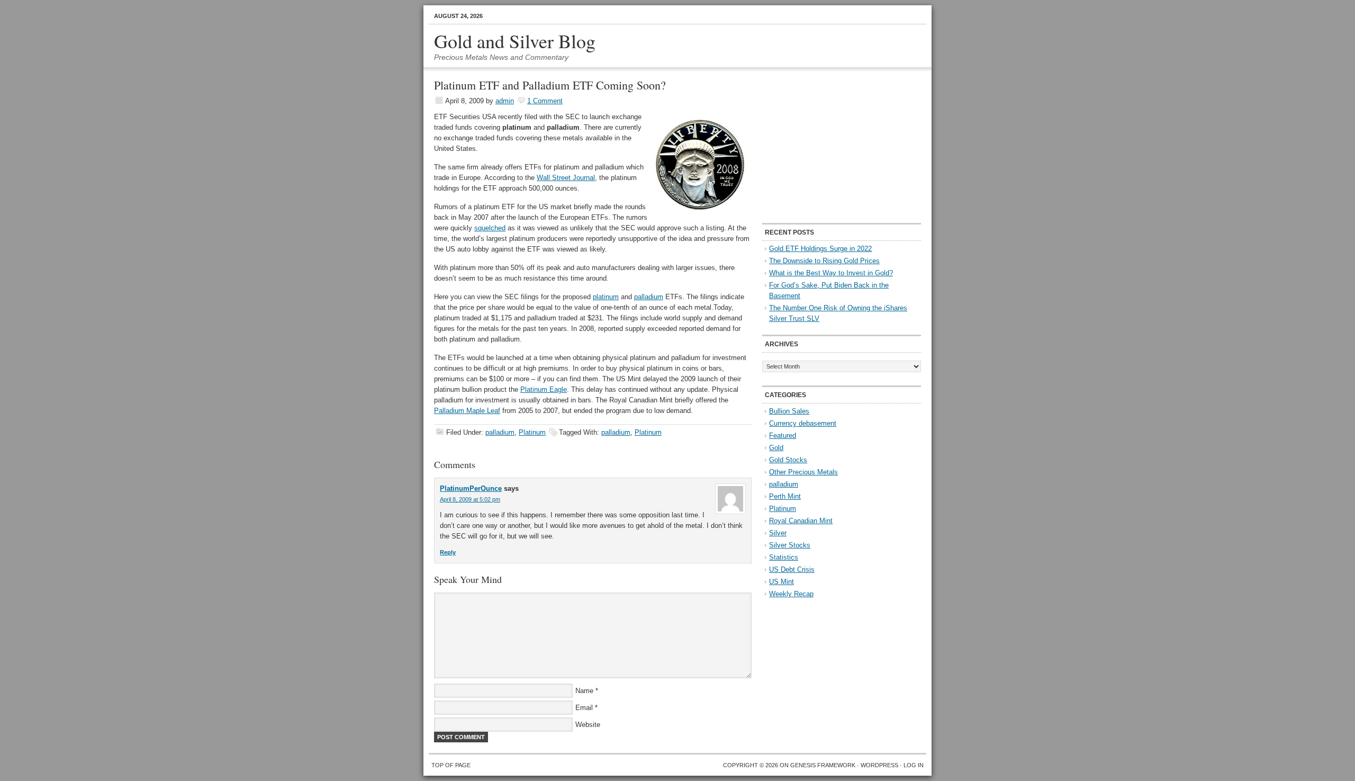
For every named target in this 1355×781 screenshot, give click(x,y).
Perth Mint (785, 496)
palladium (648, 297)
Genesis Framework (822, 765)
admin (504, 101)
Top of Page (451, 765)
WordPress (879, 765)
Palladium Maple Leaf (467, 411)
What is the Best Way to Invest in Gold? (831, 273)
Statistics (783, 557)
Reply (448, 552)
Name (584, 691)
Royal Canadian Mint (801, 521)
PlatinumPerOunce (471, 488)
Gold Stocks (788, 460)
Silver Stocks (789, 545)
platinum (606, 297)
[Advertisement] (828, 146)
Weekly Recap (791, 594)
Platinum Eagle (543, 389)
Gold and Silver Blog (514, 40)
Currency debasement (802, 423)
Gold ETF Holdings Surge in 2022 (820, 249)
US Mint (781, 582)
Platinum (532, 432)
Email (584, 708)
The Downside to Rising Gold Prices (824, 261)
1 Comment (545, 101)
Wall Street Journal (566, 178)
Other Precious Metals (803, 472)
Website (587, 725)
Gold (776, 448)
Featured (782, 435)
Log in (914, 765)
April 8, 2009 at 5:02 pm (470, 499)
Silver (778, 533)
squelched (489, 228)
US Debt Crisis (792, 569)
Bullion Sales (789, 411)
